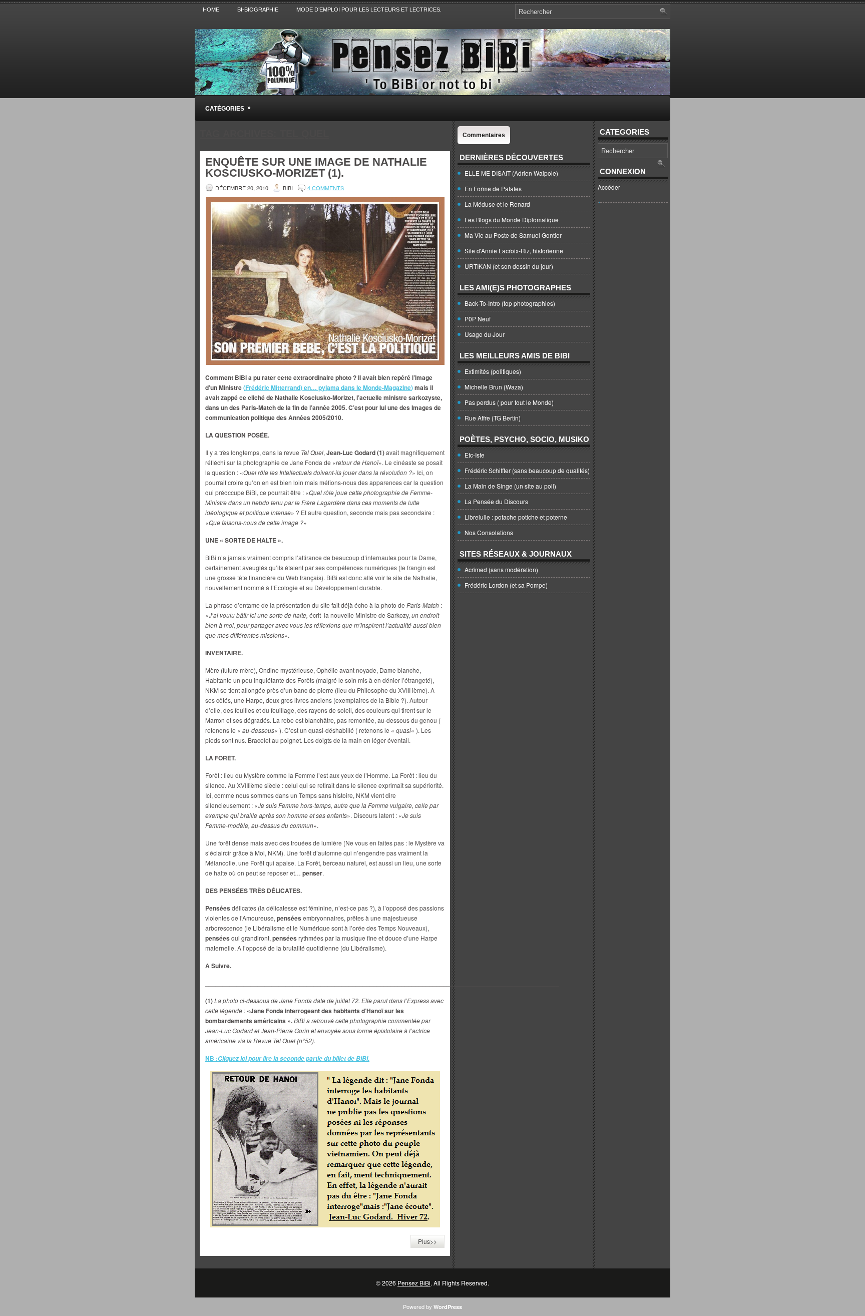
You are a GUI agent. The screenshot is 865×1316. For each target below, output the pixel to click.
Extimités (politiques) (493, 371)
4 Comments (325, 188)
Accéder (609, 187)
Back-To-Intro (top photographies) (510, 303)
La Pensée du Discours (496, 501)
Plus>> (427, 1241)
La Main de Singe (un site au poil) (510, 486)
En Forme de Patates (493, 188)
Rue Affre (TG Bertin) (493, 417)
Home (211, 10)
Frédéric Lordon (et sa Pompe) (506, 585)
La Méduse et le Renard (497, 204)
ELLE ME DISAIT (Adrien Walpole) (511, 173)
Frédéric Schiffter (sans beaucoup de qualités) (527, 470)
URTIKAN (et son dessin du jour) (509, 266)
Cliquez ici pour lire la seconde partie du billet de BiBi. (293, 1058)
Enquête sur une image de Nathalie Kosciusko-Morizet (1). (316, 167)
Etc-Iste (475, 455)
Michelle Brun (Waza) (494, 386)
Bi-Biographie (257, 10)
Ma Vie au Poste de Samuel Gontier (513, 235)
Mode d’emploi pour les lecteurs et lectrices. (369, 10)
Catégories (228, 108)
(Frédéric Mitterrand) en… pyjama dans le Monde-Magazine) (328, 387)
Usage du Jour (485, 334)
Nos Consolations (489, 532)
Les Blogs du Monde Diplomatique (512, 219)
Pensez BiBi (413, 1282)
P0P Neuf (478, 318)
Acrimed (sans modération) (501, 569)
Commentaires (484, 135)
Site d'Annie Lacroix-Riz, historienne (514, 250)
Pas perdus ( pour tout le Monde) (509, 402)
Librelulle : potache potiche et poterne (516, 517)
